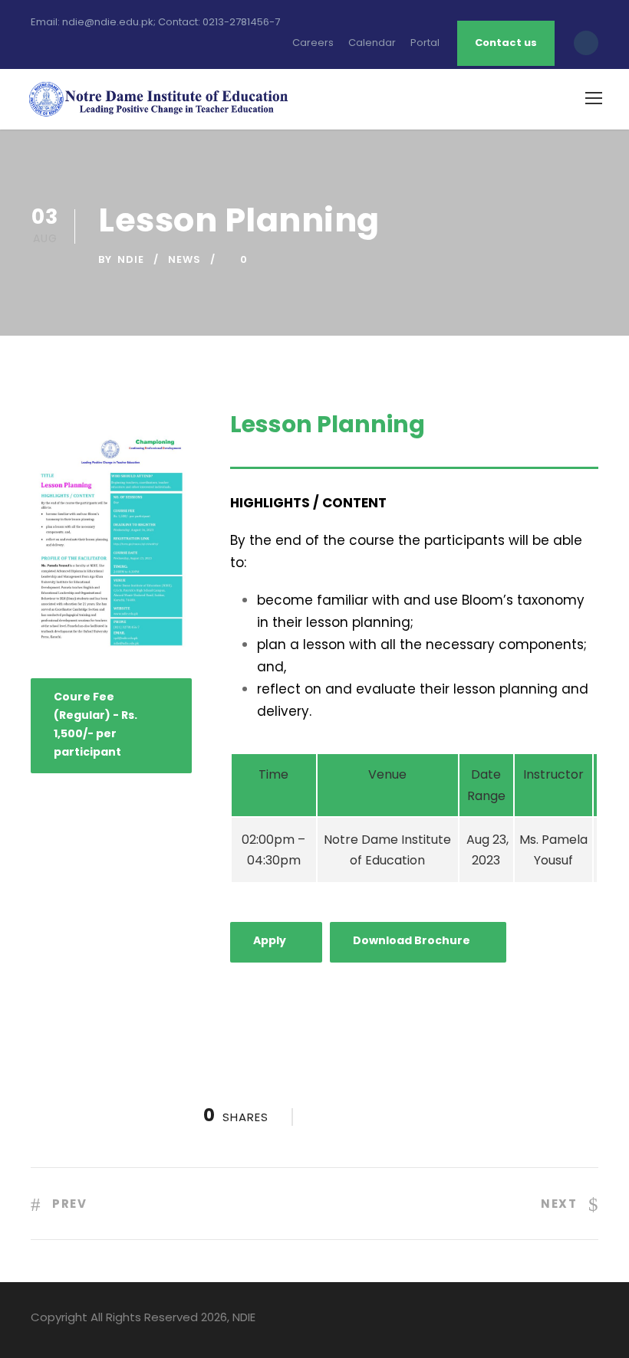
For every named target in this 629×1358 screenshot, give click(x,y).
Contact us (506, 42)
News (184, 259)
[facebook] (512, 1319)
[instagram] (592, 1319)
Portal (425, 42)
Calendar (372, 42)
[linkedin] (539, 1319)
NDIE (130, 259)
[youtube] (565, 1319)
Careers (313, 42)
